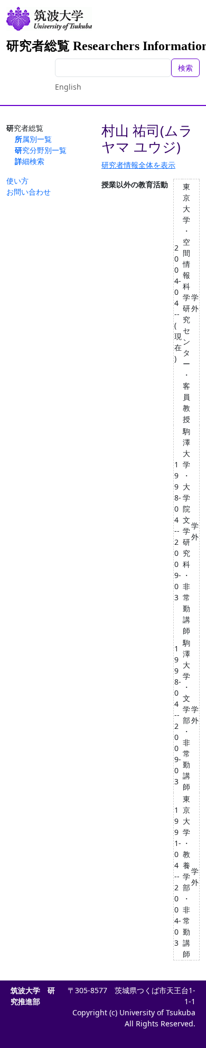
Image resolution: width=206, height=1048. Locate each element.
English (68, 87)
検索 (185, 68)
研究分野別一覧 (41, 150)
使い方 (17, 181)
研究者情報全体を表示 (138, 165)
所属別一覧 (33, 139)
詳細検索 (29, 161)
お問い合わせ (28, 192)
